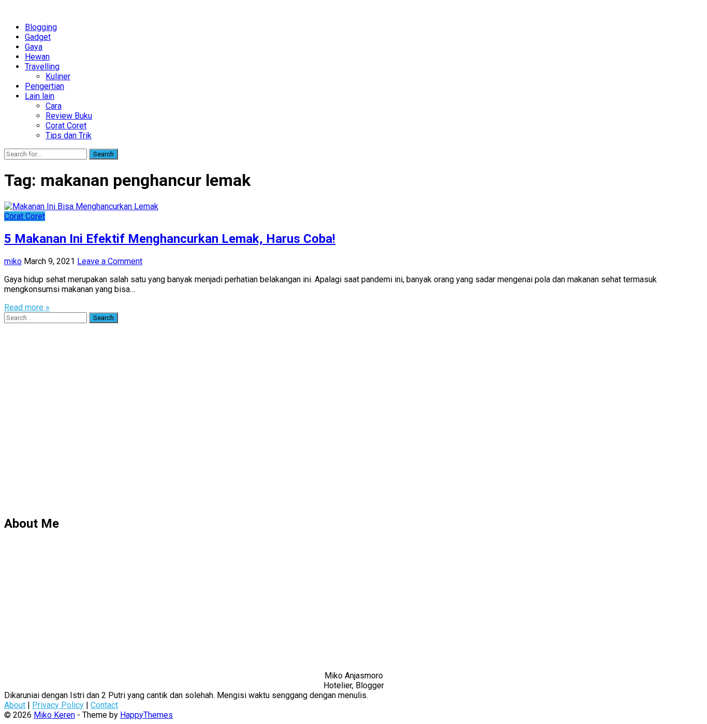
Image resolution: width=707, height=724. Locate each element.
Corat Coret (66, 126)
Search (103, 154)
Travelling (42, 66)
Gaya (33, 47)
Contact (104, 705)
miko (13, 261)
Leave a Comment (109, 261)
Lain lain (39, 96)
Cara (54, 106)
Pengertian (44, 86)
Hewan (37, 57)
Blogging (41, 27)
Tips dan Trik (69, 135)
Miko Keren (54, 715)
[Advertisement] (314, 423)
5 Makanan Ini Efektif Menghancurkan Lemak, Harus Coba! (169, 238)
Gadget (38, 37)
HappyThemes (146, 715)
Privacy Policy (58, 705)
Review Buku (69, 116)
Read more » (27, 307)
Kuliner (58, 76)
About (14, 705)
